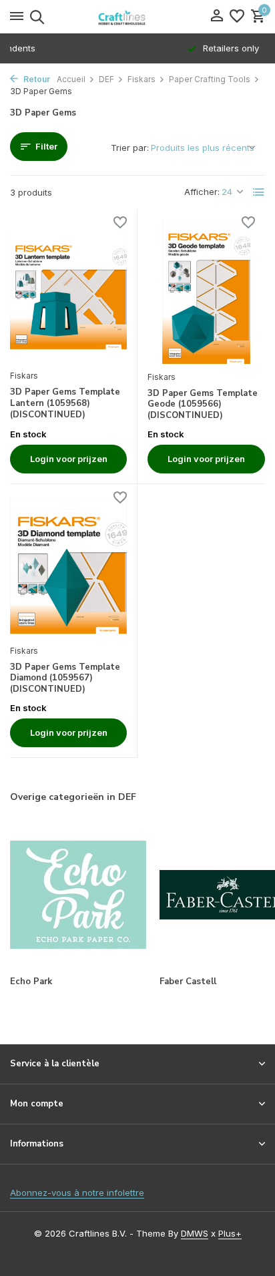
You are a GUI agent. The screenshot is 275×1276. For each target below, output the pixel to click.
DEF (106, 79)
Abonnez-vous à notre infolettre (77, 1192)
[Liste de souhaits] (237, 17)
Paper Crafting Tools (209, 79)
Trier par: (130, 147)
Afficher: (202, 191)
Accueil (71, 79)
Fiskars (141, 79)
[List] (259, 192)
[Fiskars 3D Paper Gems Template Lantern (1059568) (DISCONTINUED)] (68, 291)
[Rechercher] (35, 16)
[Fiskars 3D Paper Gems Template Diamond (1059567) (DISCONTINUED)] (68, 566)
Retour (35, 79)
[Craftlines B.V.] (137, 17)
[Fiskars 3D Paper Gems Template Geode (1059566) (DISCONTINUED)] (206, 291)
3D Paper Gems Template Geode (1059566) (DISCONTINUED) (203, 405)
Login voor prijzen (68, 458)
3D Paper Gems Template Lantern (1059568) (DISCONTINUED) (65, 404)
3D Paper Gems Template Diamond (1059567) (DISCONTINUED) (65, 679)
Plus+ (230, 1233)
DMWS (194, 1233)
